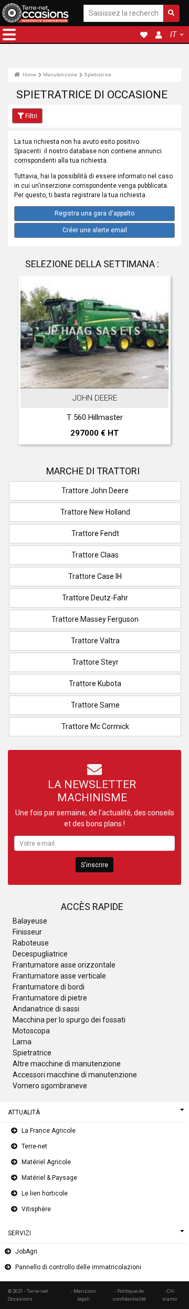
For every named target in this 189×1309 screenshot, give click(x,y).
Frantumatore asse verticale (59, 976)
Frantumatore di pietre (50, 998)
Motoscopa (31, 1031)
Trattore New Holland (95, 512)
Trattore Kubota (95, 683)
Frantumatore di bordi (49, 987)
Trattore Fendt (95, 533)
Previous (29, 362)
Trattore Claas (95, 555)
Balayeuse (30, 921)
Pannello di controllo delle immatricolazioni (78, 1267)
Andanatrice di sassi (46, 1009)
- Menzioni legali (83, 1294)
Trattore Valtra (95, 640)
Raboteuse (31, 943)
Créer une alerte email (94, 230)
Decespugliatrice (40, 954)
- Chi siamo (169, 1294)
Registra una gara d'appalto (94, 213)
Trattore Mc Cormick (95, 726)
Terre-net (34, 1146)
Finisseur (27, 932)
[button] (9, 34)
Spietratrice (97, 74)
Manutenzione (60, 74)
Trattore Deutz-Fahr (95, 598)
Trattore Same (95, 705)
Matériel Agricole (46, 1162)
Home (29, 74)
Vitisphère (36, 1209)
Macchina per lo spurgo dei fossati (69, 1020)
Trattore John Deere (95, 490)
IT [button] (173, 34)
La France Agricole (49, 1130)
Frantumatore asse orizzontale (64, 965)
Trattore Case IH (95, 576)
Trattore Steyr (95, 662)
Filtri (31, 116)
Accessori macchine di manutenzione (75, 1075)
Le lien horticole (45, 1193)
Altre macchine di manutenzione (67, 1064)
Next (159, 362)
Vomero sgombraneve (50, 1086)
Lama (22, 1042)
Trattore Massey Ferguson (95, 619)
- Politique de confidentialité (129, 1294)
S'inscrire (94, 865)
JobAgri (26, 1251)
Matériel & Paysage (49, 1177)
